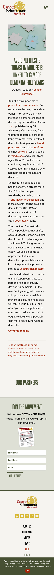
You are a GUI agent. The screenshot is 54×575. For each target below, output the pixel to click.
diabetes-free (35, 147)
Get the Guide (15, 476)
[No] (50, 566)
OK (27, 571)
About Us (27, 526)
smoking (23, 151)
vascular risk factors (32, 268)
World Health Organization (23, 199)
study (11, 126)
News (27, 543)
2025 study (21, 220)
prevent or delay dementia (23, 105)
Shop (27, 549)
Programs (27, 532)
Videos (27, 538)
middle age (17, 156)
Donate (27, 555)
